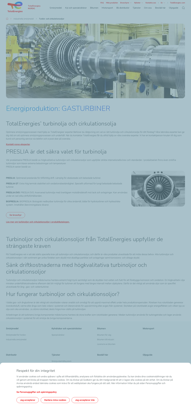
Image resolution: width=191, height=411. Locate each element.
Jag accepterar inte (85, 400)
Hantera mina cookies (55, 400)
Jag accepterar (27, 400)
